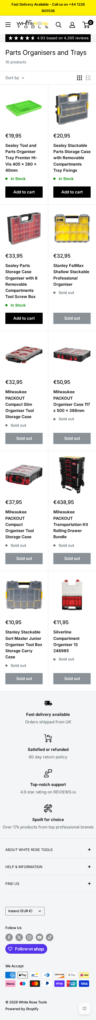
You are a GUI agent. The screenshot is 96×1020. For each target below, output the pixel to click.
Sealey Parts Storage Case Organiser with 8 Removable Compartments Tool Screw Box (21, 281)
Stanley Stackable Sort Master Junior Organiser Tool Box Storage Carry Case (23, 644)
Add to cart (24, 191)
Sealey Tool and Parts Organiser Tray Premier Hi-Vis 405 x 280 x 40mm (21, 158)
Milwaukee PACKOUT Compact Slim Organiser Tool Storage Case (19, 404)
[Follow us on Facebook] (9, 937)
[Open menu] (8, 24)
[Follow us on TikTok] (49, 937)
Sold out (72, 318)
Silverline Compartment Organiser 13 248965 (66, 641)
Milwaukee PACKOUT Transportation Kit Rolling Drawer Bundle (70, 524)
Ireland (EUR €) (20, 911)
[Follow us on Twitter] (19, 937)
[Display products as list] (88, 77)
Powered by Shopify (21, 1009)
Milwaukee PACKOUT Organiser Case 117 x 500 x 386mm (71, 401)
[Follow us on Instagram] (29, 937)
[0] (86, 25)
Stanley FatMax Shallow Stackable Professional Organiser (71, 275)
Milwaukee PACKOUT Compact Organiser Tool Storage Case (19, 524)
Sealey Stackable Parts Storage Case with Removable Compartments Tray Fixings (72, 158)
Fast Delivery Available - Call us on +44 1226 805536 (48, 7)
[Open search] (59, 25)
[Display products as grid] (79, 77)
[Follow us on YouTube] (39, 937)
